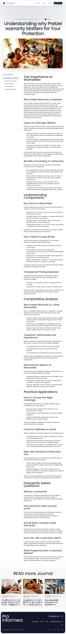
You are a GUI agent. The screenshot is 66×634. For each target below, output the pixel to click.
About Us (49, 629)
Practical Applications (8, 86)
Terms (58, 629)
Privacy (54, 629)
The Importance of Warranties (10, 78)
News (42, 621)
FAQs (47, 621)
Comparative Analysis (9, 83)
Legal (62, 629)
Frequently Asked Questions (10, 89)
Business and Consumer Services (24, 19)
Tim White (49, 19)
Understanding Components (10, 81)
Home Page (35, 621)
